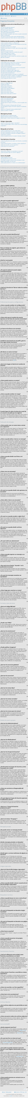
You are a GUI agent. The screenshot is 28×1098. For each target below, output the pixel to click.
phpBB (14, 360)
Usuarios (9, 14)
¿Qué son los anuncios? (6, 89)
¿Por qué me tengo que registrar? (8, 27)
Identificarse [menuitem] (25, 14)
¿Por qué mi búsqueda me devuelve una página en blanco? (13, 133)
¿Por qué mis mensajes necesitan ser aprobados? (11, 76)
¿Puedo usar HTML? (5, 84)
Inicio (4, 14)
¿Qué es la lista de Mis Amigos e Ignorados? (10, 123)
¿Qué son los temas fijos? (6, 91)
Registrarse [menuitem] (27, 14)
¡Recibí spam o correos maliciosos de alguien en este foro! (13, 118)
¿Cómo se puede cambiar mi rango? (8, 54)
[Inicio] (14, 6)
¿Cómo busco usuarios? (6, 134)
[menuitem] (22, 1092)
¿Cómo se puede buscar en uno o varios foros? (10, 130)
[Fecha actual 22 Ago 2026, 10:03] (24, 18)
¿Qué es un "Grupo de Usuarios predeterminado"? (11, 109)
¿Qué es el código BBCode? (7, 83)
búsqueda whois (19, 1056)
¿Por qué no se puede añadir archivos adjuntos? (11, 71)
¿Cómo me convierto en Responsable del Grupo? (11, 105)
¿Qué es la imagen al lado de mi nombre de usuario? (12, 52)
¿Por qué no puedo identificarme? (8, 32)
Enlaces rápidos (1, 14)
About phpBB (20, 1032)
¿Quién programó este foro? (6, 157)
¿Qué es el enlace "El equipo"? (7, 110)
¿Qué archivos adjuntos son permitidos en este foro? (12, 151)
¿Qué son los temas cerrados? (7, 92)
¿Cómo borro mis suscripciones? (7, 146)
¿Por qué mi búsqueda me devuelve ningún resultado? (12, 132)
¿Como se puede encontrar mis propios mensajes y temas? (13, 136)
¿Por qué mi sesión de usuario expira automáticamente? (12, 36)
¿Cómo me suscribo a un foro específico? (9, 144)
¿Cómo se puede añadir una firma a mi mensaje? (11, 65)
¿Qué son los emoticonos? (6, 85)
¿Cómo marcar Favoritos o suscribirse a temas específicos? (13, 143)
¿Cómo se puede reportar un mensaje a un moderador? (12, 74)
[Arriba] (27, 183)
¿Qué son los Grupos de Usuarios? (8, 101)
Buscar (2, 16)
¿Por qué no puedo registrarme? (7, 30)
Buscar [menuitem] (26, 18)
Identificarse (8, 16)
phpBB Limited (23, 1030)
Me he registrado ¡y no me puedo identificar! (10, 31)
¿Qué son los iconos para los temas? (8, 93)
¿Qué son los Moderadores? (6, 99)
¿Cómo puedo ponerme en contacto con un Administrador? (13, 162)
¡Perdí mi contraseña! (5, 35)
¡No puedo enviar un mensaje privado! (8, 115)
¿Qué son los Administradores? (7, 98)
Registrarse (14, 16)
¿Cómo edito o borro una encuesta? (8, 68)
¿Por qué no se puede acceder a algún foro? (10, 70)
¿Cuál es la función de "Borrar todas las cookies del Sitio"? (13, 37)
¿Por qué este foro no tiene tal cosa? (8, 158)
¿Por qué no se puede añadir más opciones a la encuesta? (13, 67)
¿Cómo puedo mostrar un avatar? (8, 53)
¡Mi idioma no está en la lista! (7, 50)
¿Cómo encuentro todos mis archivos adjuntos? (11, 152)
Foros (7, 14)
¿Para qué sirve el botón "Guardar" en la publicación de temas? (14, 75)
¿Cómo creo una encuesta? (6, 66)
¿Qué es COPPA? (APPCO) (6, 28)
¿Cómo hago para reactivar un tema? (8, 78)
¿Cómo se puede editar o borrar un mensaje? (10, 63)
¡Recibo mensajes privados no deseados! (9, 116)
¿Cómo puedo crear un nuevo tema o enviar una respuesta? (13, 62)
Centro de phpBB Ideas (8, 1042)
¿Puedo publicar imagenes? (6, 87)
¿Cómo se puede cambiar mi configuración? (10, 42)
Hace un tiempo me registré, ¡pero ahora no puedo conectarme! (14, 34)
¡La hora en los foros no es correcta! (8, 46)
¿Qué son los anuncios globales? (8, 88)
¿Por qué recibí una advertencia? (8, 72)
